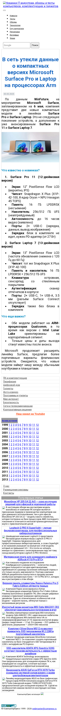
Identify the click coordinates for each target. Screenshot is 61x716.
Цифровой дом (11, 385)
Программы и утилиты (15, 395)
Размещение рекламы (15, 489)
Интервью (14, 35)
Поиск (35, 45)
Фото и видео (10, 392)
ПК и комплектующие (15, 378)
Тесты (12, 19)
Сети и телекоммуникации (18, 406)
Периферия (9, 381)
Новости (13, 16)
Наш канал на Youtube (30, 414)
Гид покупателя (17, 28)
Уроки (12, 38)
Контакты (8, 493)
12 (37, 425)
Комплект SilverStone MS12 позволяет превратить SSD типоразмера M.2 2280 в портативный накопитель (30, 631)
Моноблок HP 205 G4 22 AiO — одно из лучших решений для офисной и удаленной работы (30, 503)
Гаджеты (8, 388)
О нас (6, 486)
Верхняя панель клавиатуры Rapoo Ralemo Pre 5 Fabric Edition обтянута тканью (30, 584)
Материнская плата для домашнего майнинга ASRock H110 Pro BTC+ (30, 558)
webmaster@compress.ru (44, 709)
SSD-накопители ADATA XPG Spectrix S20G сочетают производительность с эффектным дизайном (30, 651)
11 (33, 425)
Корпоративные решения (17, 409)
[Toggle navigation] (4, 10)
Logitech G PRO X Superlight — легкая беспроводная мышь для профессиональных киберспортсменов (30, 530)
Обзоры (13, 22)
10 (29, 425)
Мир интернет (11, 399)
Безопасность (11, 402)
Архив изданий (9, 420)
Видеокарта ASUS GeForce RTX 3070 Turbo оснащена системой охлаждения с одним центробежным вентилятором (30, 673)
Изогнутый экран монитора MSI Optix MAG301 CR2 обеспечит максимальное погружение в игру (30, 608)
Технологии (15, 25)
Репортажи (15, 32)
